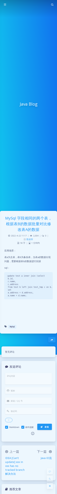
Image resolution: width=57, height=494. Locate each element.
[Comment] (50, 471)
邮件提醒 (29, 427)
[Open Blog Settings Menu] (50, 486)
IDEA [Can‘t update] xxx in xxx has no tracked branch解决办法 (15, 465)
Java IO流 (46, 458)
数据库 (29, 239)
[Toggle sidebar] (4, 4)
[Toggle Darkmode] (50, 478)
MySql (12, 326)
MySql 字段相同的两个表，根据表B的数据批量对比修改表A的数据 (28, 223)
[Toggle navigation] (52, 4)
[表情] (33, 433)
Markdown (14, 427)
